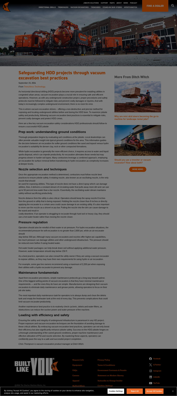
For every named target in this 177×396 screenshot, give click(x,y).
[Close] (173, 391)
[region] (88, 391)
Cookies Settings (116, 391)
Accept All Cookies (154, 391)
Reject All (135, 391)
